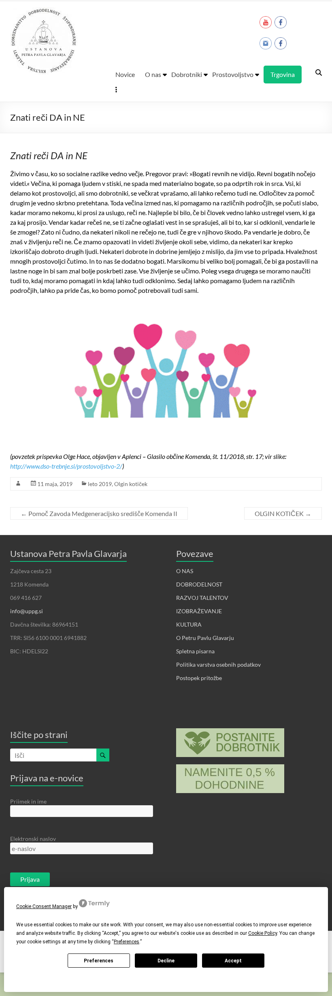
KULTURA (189, 624)
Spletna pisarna (195, 651)
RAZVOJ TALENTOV (202, 597)
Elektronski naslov (33, 838)
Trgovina (282, 74)
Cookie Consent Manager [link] (44, 906)
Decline (166, 961)
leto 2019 (100, 483)
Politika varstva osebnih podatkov (218, 664)
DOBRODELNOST (199, 584)
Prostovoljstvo (232, 74)
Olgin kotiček (130, 483)
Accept (233, 961)
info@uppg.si (26, 611)
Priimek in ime (28, 801)
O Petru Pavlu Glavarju (205, 637)
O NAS (184, 570)
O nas (153, 74)
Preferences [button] (126, 942)
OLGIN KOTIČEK (283, 513)
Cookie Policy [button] (262, 933)
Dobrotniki (186, 74)
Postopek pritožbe (199, 677)
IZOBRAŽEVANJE (199, 611)
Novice (125, 74)
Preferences (98, 961)
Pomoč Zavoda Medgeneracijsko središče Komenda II (99, 513)
